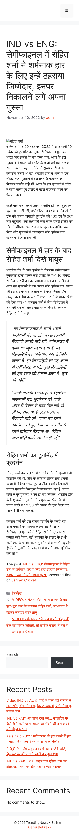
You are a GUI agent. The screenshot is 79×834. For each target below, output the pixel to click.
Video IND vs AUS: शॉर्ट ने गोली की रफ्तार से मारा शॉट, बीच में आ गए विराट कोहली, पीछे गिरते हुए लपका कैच (39, 705)
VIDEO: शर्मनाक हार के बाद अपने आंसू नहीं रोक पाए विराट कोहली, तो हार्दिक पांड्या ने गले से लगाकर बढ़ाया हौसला (37, 625)
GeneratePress (39, 827)
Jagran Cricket (24, 580)
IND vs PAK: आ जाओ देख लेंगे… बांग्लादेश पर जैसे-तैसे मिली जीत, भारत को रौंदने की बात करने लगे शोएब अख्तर (37, 723)
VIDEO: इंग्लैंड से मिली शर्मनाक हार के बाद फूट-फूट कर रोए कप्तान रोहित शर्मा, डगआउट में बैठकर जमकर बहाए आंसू (37, 606)
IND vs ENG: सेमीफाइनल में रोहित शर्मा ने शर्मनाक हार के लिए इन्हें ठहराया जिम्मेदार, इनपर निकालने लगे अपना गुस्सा (38, 569)
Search (12, 654)
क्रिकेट (17, 593)
